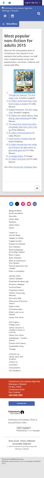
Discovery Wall (15, 298)
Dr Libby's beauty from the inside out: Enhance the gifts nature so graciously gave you (23, 147)
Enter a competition (16, 271)
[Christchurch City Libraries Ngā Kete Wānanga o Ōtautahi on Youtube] (29, 204)
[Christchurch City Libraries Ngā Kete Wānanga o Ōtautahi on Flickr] (17, 204)
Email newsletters (16, 213)
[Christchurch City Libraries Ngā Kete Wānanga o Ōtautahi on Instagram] (23, 204)
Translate (36, 431)
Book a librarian (15, 258)
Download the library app (19, 281)
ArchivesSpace (15, 287)
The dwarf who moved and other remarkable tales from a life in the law (23, 127)
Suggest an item (15, 241)
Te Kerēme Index (15, 309)
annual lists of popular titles (25, 167)
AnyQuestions (14, 368)
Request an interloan (17, 244)
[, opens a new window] (16, 415)
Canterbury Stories (16, 290)
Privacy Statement (27, 441)
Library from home (16, 317)
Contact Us (21, 403)
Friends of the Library (17, 343)
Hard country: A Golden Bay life (22, 139)
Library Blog (13, 219)
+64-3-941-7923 (15, 395)
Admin (11, 228)
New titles (13, 216)
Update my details (16, 238)
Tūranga (12, 349)
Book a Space (14, 255)
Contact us (13, 362)
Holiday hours (14, 325)
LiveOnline (13, 365)
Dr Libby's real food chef (19, 159)
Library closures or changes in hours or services (17, 330)
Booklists (12, 222)
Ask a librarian (14, 247)
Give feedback (15, 371)
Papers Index (14, 306)
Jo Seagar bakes (16, 156)
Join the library (15, 235)
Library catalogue (16, 278)
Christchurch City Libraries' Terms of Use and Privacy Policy (22, 420)
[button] (3, 2)
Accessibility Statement (21, 444)
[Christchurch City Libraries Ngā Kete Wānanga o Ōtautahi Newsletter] (35, 204)
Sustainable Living (16, 346)
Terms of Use (13, 441)
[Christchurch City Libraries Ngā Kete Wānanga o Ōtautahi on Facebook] (11, 204)
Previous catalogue (16, 284)
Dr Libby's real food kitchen (20, 133)
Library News (14, 225)
